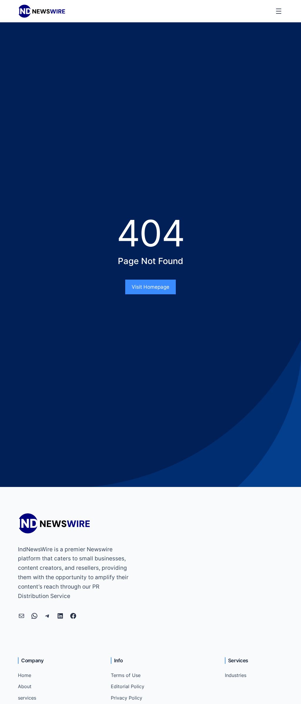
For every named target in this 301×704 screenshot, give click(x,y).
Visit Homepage (150, 287)
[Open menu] (278, 11)
